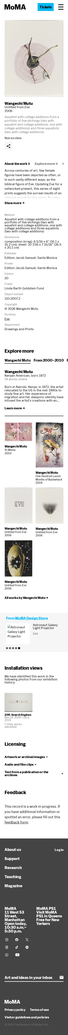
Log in (59, 849)
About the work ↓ (17, 163)
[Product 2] (10, 648)
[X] (28, 939)
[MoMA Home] (15, 7)
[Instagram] (8, 939)
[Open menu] (60, 7)
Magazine (13, 885)
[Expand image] (34, 58)
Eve (7, 319)
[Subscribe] (61, 977)
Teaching (13, 876)
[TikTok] (18, 947)
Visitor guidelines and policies (27, 1017)
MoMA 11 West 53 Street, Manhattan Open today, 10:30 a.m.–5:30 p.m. (16, 919)
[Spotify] (28, 947)
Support (12, 858)
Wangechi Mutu (19, 103)
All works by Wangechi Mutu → (26, 597)
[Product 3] (13, 648)
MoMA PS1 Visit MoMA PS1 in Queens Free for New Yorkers (49, 916)
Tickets (45, 7)
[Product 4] (16, 648)
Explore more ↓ (46, 163)
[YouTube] (18, 954)
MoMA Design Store (31, 618)
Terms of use (39, 1009)
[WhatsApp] (8, 954)
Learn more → (15, 408)
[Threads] (8, 947)
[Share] (8, 146)
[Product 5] (19, 648)
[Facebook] (18, 939)
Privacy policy (15, 1009)
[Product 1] (7, 648)
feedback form (16, 822)
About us (13, 849)
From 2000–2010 (49, 360)
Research (13, 867)
